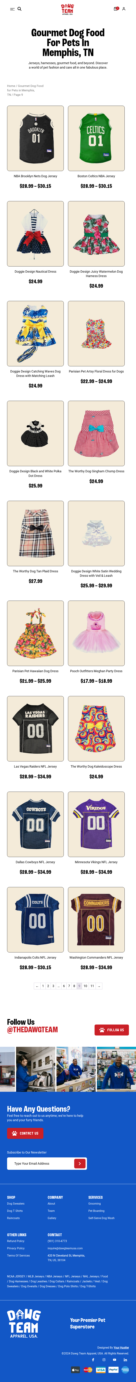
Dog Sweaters (15, 1203)
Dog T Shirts (15, 1211)
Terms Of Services (18, 1255)
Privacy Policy (16, 1248)
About (51, 1203)
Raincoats (13, 1218)
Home (11, 86)
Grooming (94, 1203)
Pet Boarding (96, 1211)
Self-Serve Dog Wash (101, 1218)
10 (85, 986)
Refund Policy (15, 1241)
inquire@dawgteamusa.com (65, 1248)
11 (92, 986)
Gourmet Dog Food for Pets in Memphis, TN (25, 90)
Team (51, 1211)
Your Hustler (121, 1347)
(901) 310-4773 (57, 1241)
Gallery (52, 1218)
